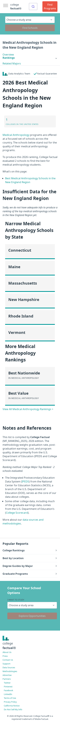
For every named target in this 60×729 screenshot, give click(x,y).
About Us (7, 652)
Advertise (7, 675)
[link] (30, 57)
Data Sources (9, 667)
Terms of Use (10, 698)
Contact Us (8, 659)
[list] (30, 57)
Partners (7, 678)
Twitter (7, 682)
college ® (15, 6)
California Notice (12, 705)
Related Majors (12, 63)
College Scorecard (17, 512)
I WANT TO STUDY (15, 599)
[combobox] (33, 6)
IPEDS (25, 481)
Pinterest (8, 686)
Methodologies (10, 671)
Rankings (9, 57)
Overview (8, 54)
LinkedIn (8, 694)
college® (9, 645)
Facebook (8, 690)
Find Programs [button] (50, 6)
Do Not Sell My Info (13, 709)
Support (6, 663)
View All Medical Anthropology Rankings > (28, 409)
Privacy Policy (10, 701)
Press (5, 656)
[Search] (33, 6)
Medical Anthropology (16, 135)
